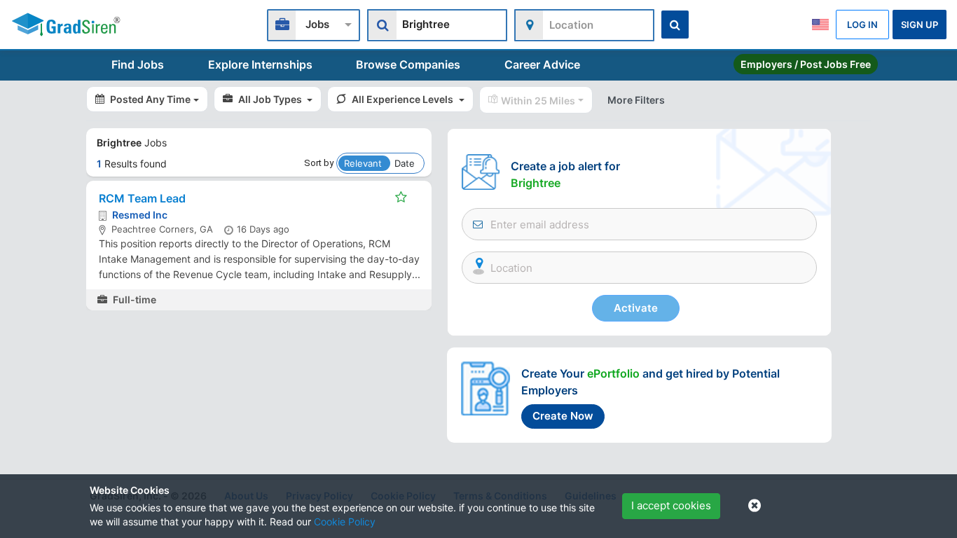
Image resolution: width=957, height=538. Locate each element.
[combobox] (313, 23)
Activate (636, 308)
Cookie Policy (345, 521)
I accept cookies (671, 505)
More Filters (636, 100)
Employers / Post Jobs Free (806, 64)
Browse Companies (408, 64)
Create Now (562, 415)
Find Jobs (137, 64)
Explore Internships (260, 64)
